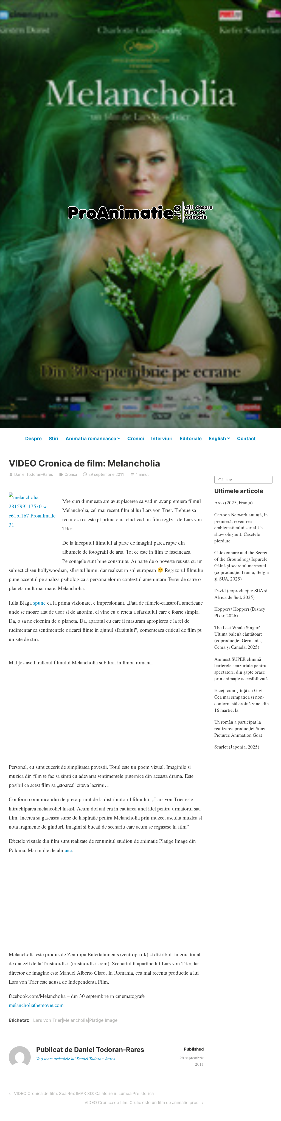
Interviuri (162, 438)
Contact (246, 438)
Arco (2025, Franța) (233, 502)
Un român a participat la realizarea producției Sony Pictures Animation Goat (239, 728)
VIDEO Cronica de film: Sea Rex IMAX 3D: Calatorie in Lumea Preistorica (83, 1094)
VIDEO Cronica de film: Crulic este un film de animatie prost (142, 1103)
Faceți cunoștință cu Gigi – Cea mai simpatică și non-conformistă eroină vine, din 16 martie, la (241, 700)
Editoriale (191, 438)
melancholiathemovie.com (36, 1004)
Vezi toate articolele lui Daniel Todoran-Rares (75, 1058)
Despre (33, 438)
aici (68, 850)
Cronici (135, 438)
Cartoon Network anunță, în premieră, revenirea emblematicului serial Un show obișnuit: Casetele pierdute (241, 527)
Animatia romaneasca (91, 438)
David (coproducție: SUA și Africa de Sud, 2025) (241, 593)
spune (39, 602)
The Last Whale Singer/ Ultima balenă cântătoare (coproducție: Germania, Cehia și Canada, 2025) (238, 637)
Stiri (53, 438)
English (217, 438)
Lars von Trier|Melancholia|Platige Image (75, 1020)
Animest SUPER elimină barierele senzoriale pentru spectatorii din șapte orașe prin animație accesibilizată (241, 669)
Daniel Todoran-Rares (33, 474)
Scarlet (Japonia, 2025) (236, 747)
